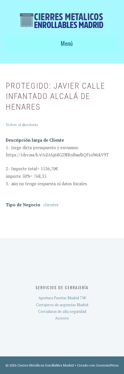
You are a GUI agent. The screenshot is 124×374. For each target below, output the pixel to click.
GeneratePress (107, 365)
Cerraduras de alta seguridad (62, 311)
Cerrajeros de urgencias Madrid (62, 304)
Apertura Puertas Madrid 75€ (62, 297)
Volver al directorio (22, 124)
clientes (51, 204)
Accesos (62, 318)
